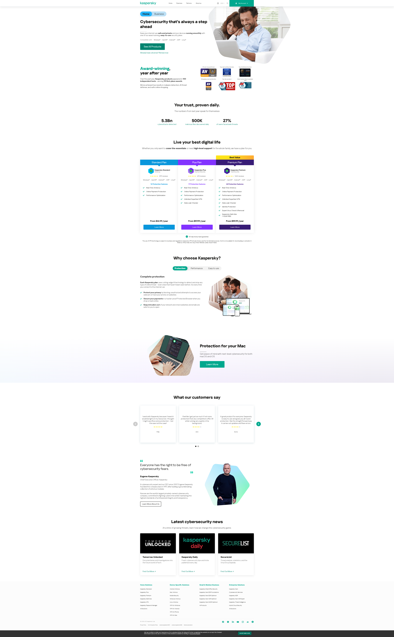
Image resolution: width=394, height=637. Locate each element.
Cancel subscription (188, 625)
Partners (189, 3)
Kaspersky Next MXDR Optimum (208, 602)
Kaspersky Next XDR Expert (237, 599)
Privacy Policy (143, 625)
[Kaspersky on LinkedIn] (233, 622)
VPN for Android (174, 608)
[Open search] (227, 3)
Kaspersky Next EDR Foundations (209, 592)
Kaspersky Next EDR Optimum (207, 595)
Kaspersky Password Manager (148, 605)
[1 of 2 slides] (196, 446)
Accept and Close (245, 633)
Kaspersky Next (233, 589)
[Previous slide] (135, 424)
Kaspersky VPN (144, 602)
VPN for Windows (175, 605)
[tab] (180, 268)
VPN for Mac (173, 615)
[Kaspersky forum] (247, 622)
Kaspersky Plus (144, 592)
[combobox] (222, 3)
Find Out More (148, 571)
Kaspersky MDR (233, 595)
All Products (202, 605)
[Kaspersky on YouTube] (238, 622)
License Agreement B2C (164, 625)
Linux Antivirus (174, 602)
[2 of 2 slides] (198, 446)
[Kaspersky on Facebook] (223, 622)
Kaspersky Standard (146, 589)
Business (179, 3)
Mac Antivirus (174, 592)
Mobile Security (174, 595)
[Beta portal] (252, 622)
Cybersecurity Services (236, 592)
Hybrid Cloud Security (235, 605)
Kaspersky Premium (145, 595)
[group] (158, 424)
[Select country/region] (218, 3)
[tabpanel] (197, 295)
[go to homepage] (148, 3)
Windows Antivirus (175, 599)
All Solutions (143, 608)
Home (170, 3)
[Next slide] (258, 424)
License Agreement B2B (177, 625)
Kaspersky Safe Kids (146, 599)
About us (198, 3)
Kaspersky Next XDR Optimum (207, 599)
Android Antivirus (175, 589)
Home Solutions (146, 585)
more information (195, 633)
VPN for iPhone (174, 612)
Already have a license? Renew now (154, 53)
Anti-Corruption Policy (153, 625)
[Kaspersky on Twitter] (228, 622)
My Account (242, 3)
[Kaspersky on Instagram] (243, 622)
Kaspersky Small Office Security (208, 589)
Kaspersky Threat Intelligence (237, 602)
